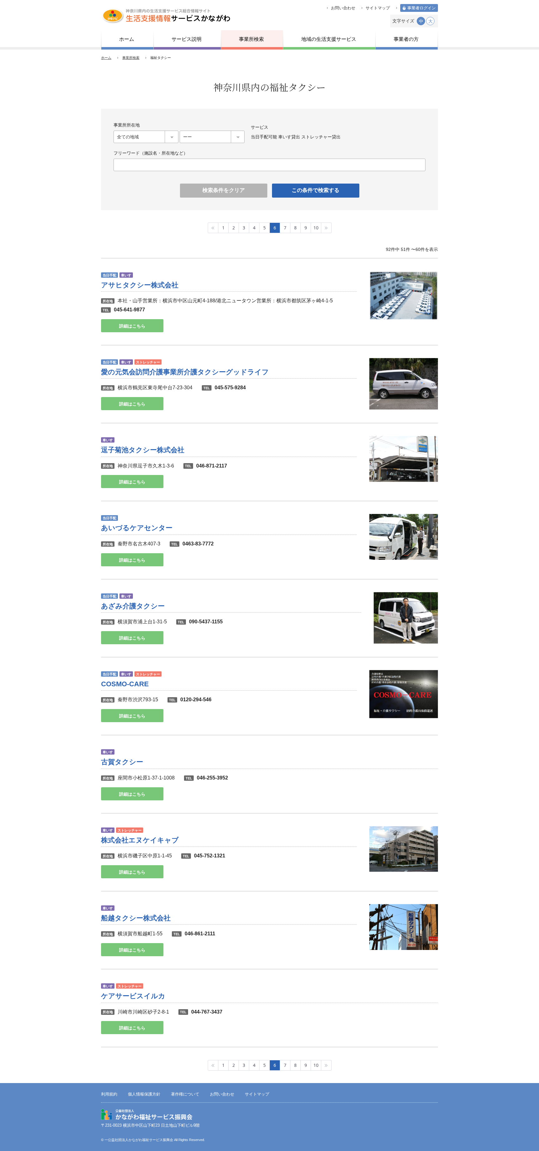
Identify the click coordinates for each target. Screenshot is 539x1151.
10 (315, 228)
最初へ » (213, 228)
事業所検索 (130, 58)
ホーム (106, 58)
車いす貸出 (289, 136)
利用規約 (109, 1094)
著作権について (185, 1094)
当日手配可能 (264, 136)
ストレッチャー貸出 (321, 136)
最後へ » (326, 228)
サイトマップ (378, 8)
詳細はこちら (132, 326)
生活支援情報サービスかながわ (166, 15)
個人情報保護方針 (144, 1094)
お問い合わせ (343, 8)
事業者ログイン (421, 8)
